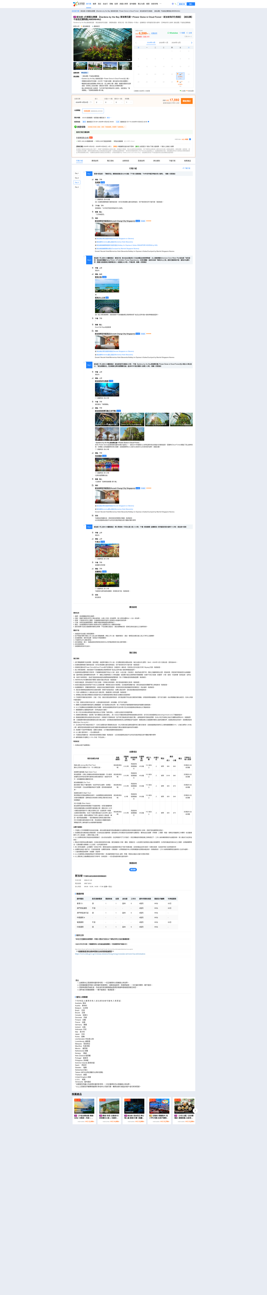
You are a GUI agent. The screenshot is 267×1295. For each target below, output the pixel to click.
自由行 (105, 4)
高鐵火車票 (124, 4)
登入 (190, 4)
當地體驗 (133, 4)
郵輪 (111, 4)
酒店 (99, 4)
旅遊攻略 (154, 4)
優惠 (148, 4)
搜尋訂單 (182, 4)
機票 (94, 4)
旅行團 (88, 4)
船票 (116, 4)
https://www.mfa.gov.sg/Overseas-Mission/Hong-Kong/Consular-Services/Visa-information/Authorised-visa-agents (104, 949)
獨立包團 (141, 4)
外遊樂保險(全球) (82, 137)
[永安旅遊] (78, 4)
